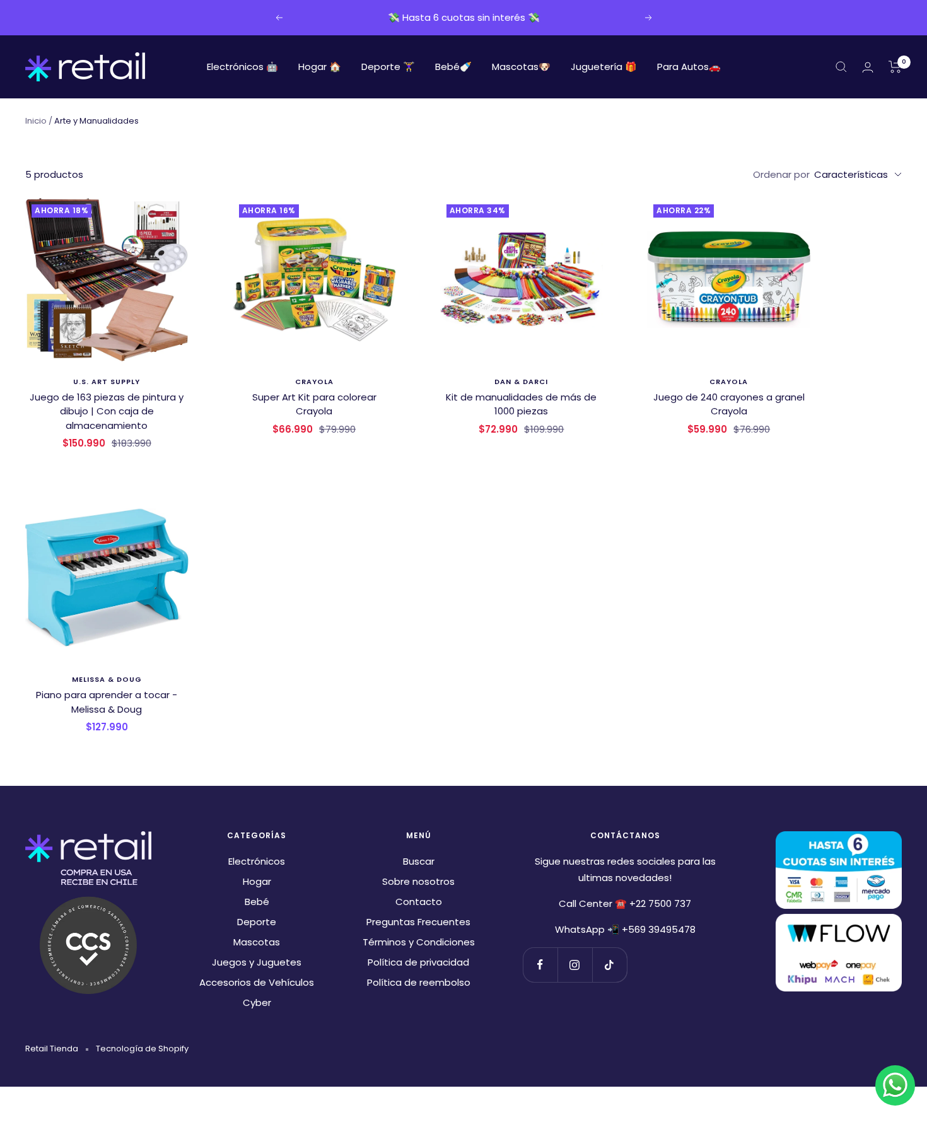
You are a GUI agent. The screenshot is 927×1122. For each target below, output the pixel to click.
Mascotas (256, 942)
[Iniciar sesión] (867, 67)
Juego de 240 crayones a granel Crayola (729, 404)
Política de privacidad (418, 962)
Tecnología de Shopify (142, 1049)
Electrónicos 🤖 (242, 66)
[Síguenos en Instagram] (574, 964)
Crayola (314, 382)
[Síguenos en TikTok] (609, 964)
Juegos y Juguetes (256, 962)
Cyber (257, 1002)
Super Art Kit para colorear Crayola (314, 404)
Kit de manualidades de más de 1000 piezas (521, 404)
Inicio (36, 121)
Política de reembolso (418, 982)
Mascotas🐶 (521, 66)
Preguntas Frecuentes (418, 921)
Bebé (257, 901)
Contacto (418, 901)
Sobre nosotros (418, 881)
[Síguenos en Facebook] (540, 964)
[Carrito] (895, 67)
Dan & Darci (521, 382)
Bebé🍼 (453, 66)
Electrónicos (256, 861)
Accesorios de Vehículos (256, 982)
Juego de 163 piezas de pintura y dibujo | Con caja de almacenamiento (107, 411)
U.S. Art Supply (106, 382)
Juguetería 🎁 (604, 66)
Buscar (418, 861)
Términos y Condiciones (419, 942)
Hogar (257, 881)
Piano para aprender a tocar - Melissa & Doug (106, 702)
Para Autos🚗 (689, 66)
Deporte (256, 921)
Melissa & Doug (107, 679)
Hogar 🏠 (319, 66)
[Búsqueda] (841, 67)
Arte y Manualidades (96, 121)
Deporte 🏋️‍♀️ (388, 66)
